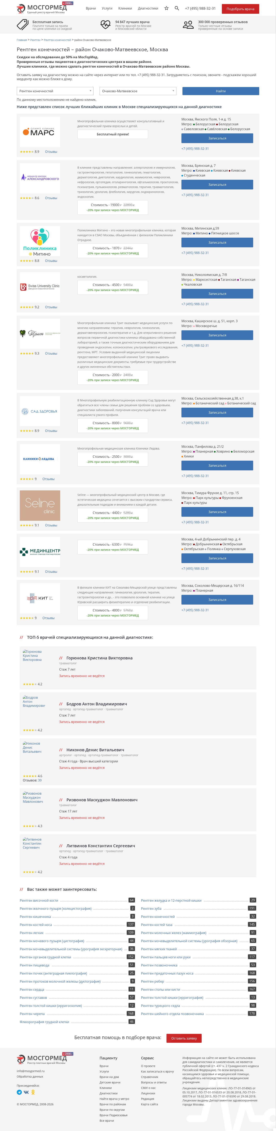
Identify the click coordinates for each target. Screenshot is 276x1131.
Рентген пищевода (34, 965)
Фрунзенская (231, 497)
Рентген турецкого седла (160, 1005)
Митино (201, 233)
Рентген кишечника (35, 916)
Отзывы (51, 151)
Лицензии (148, 1093)
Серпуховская (234, 549)
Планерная (204, 451)
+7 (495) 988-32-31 (200, 8)
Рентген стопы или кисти (160, 989)
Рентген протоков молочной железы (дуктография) (60, 981)
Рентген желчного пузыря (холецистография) (56, 908)
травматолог (68, 663)
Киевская (202, 170)
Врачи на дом (109, 1077)
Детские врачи (110, 1082)
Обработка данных (30, 1076)
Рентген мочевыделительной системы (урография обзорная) (189, 941)
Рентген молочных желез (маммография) (173, 933)
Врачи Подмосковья (113, 1115)
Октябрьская (232, 544)
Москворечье (206, 326)
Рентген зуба (151, 908)
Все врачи (107, 1120)
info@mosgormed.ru (31, 1071)
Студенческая (194, 175)
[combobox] (55, 91)
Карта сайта (149, 1104)
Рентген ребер (152, 981)
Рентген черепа (32, 1014)
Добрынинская (207, 544)
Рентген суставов (33, 997)
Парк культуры (207, 497)
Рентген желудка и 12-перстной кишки (171, 900)
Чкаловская (192, 284)
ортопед (65, 709)
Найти (221, 91)
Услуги (104, 1071)
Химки (188, 456)
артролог (66, 755)
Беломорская (243, 451)
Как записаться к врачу (157, 1071)
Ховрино (223, 451)
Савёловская (216, 129)
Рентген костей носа (36, 925)
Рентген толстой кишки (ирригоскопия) (51, 1005)
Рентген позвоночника (159, 965)
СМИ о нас (148, 1088)
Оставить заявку (184, 1038)
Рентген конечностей (158, 916)
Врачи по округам (112, 1110)
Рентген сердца (32, 989)
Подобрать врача (240, 9)
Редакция (147, 1099)
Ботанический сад (209, 403)
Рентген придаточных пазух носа (167, 973)
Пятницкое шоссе (224, 233)
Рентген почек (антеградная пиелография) (53, 973)
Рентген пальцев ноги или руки (166, 957)
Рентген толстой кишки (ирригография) (172, 997)
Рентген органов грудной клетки (45, 957)
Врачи (104, 1066)
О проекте (148, 1066)
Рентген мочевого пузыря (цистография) (52, 941)
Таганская (228, 279)
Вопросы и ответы (154, 1082)
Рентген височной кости (39, 900)
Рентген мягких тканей (159, 949)
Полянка (213, 549)
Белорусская (205, 124)
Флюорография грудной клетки (44, 1022)
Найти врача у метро (114, 1099)
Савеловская (193, 129)
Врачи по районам (113, 1104)
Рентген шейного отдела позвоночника (172, 1014)
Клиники (106, 1088)
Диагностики (148, 8)
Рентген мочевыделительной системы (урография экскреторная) (71, 949)
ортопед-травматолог (88, 709)
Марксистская (206, 279)
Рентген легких (31, 933)
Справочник (149, 1077)
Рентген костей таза (156, 925)
